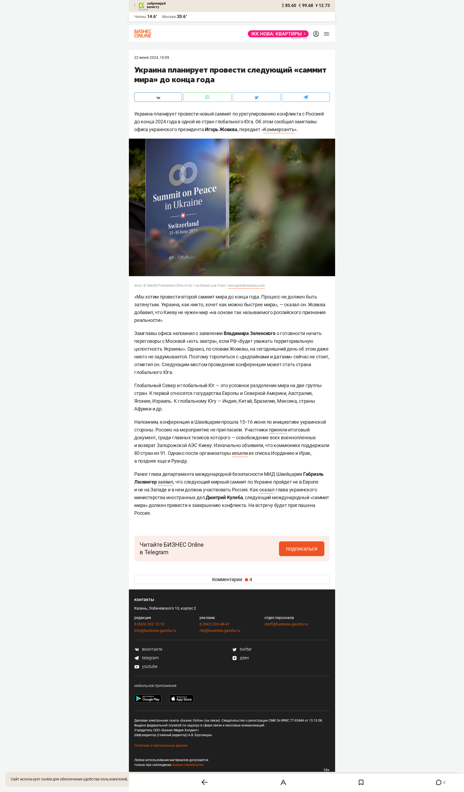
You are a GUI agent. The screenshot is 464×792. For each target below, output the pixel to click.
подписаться (301, 549)
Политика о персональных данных (160, 745)
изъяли (240, 453)
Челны (140, 17)
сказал (266, 489)
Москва (169, 17)
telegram (150, 657)
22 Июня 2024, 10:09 (151, 57)
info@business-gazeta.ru (155, 630)
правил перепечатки (188, 765)
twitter (245, 649)
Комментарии (232, 579)
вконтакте (151, 649)
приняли (278, 430)
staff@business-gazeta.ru (286, 624)
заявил (165, 482)
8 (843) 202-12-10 (149, 624)
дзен (244, 657)
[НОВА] (277, 33)
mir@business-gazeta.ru (220, 630)
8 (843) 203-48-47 (215, 624)
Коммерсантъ (278, 129)
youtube (149, 666)
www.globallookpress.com (246, 285)
